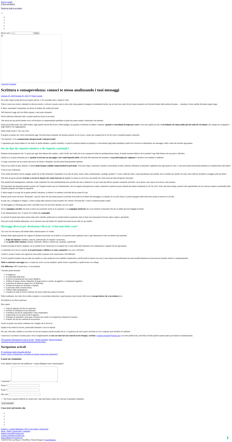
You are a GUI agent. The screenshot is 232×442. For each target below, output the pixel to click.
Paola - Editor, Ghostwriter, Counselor (15, 431)
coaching (4, 342)
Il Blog (118, 25)
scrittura (43, 342)
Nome (4, 385)
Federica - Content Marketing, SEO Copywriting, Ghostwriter (24, 429)
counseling (23, 342)
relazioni (36, 342)
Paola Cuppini (36, 96)
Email (4, 390)
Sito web (4, 394)
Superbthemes (50, 440)
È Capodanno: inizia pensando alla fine (16, 352)
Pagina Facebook (55, 340)
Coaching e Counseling (118, 22)
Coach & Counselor (8, 84)
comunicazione (13, 342)
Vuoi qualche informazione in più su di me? (17, 340)
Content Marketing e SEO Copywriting (118, 16)
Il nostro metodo (118, 28)
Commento (6, 381)
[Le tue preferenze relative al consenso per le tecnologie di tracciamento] (227, 437)
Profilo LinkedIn (41, 340)
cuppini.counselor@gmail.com (108, 336)
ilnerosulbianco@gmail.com (11, 438)
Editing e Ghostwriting (118, 19)
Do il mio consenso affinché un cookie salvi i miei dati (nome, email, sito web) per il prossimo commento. (44, 399)
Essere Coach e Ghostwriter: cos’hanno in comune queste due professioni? (29, 354)
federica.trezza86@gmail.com (12, 433)
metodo (30, 342)
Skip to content (6, 2)
